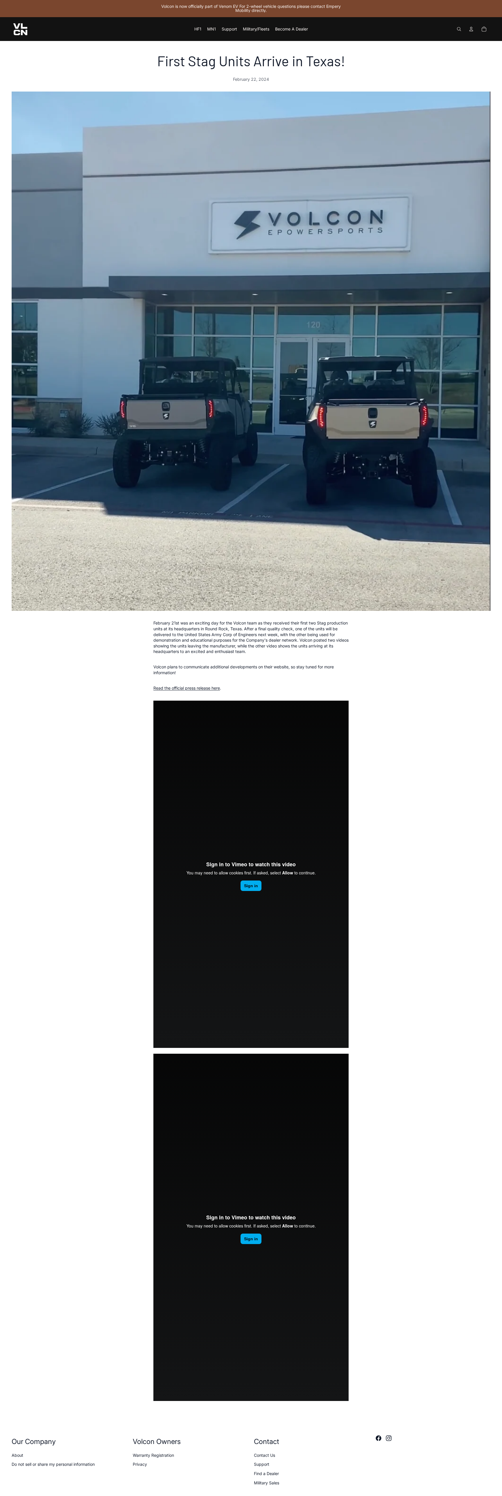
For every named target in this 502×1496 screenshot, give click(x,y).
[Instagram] (388, 1438)
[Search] (459, 29)
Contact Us (264, 1455)
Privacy (140, 1464)
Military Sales (266, 1482)
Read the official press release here (186, 688)
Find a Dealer (266, 1473)
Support (261, 1464)
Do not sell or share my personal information (53, 1464)
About (17, 1455)
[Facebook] (378, 1438)
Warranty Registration (153, 1455)
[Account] (471, 29)
